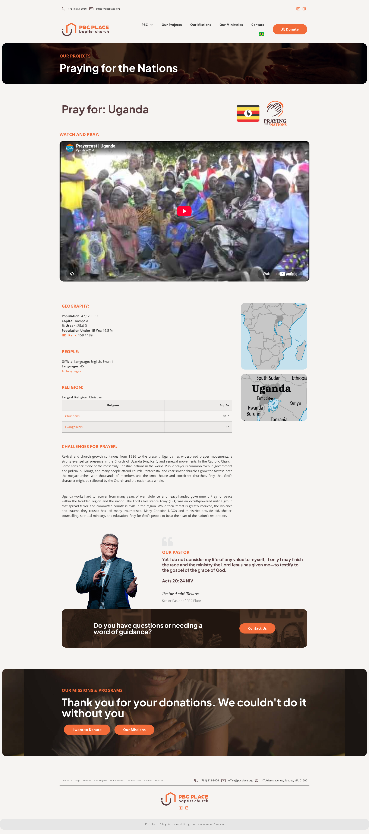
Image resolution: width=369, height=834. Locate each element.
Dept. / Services (83, 780)
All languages (71, 371)
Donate (159, 780)
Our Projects (172, 24)
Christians (72, 416)
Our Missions (200, 24)
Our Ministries (231, 24)
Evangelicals (74, 427)
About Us (67, 780)
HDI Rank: (69, 335)
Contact (257, 24)
